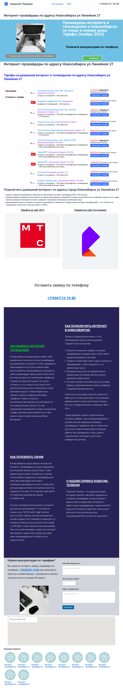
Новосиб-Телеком (21, 3)
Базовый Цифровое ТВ (49, 101)
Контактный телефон (71, 579)
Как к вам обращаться (71, 563)
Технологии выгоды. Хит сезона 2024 (56, 140)
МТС (69, 4)
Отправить (68, 607)
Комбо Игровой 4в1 (47, 180)
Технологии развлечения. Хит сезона (56, 109)
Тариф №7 (42, 162)
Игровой (41, 172)
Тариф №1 (42, 152)
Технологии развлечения (50, 130)
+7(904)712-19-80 (109, 3)
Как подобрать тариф (26, 457)
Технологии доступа (48, 122)
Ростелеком (57, 4)
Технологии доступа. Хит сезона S (55, 90)
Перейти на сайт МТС (32, 210)
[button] (33, 348)
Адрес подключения (71, 589)
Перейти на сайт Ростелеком (90, 210)
